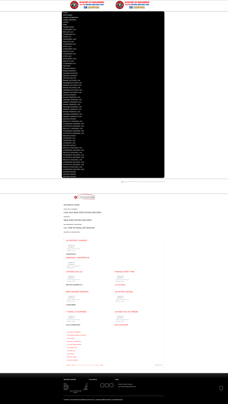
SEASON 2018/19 (69, 95)
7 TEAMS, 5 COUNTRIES (76, 312)
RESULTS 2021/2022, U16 (72, 160)
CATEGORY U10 (69, 59)
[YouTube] (107, 385)
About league (67, 15)
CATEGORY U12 (69, 138)
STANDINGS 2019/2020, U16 (73, 131)
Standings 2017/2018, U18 (72, 90)
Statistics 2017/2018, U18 (72, 92)
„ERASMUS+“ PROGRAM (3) (77, 258)
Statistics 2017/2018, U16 (72, 85)
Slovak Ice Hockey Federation (125, 384)
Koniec (101, 365)
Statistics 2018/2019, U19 (72, 116)
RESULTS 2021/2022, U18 (72, 167)
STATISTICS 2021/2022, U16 (73, 164)
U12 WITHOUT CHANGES (76, 240)
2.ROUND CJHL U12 (74, 272)
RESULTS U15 (68, 42)
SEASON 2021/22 (69, 145)
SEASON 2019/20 (69, 119)
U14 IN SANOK (70, 338)
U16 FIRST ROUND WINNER (74, 344)
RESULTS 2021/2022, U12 (72, 148)
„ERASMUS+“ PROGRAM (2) (74, 341)
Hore (221, 391)
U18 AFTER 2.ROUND (124, 292)
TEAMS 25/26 (68, 27)
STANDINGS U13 (69, 54)
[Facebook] (102, 385)
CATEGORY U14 (69, 140)
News (65, 24)
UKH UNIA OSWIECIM (72, 360)
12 (90, 365)
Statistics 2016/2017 (70, 75)
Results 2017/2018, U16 (71, 80)
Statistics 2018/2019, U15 (72, 109)
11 (87, 365)
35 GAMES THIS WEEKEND (74, 332)
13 (92, 365)
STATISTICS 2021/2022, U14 (73, 157)
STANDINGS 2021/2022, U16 (73, 162)
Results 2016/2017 (69, 71)
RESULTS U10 (68, 61)
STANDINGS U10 (69, 63)
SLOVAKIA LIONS (72, 205)
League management (70, 17)
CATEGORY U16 (69, 143)
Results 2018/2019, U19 (71, 112)
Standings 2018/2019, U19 (72, 114)
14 (94, 365)
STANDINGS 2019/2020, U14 (73, 124)
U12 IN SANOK (70, 354)
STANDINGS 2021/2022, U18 (73, 169)
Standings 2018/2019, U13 (72, 100)
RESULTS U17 (68, 32)
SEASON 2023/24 (69, 174)
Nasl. (97, 365)
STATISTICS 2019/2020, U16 (73, 133)
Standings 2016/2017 (70, 73)
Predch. (73, 365)
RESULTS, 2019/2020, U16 (73, 128)
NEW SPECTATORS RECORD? (78, 220)
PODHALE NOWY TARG (125, 272)
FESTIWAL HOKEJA (72, 357)
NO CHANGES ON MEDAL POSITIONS (76, 335)
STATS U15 (67, 46)
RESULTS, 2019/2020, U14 (73, 121)
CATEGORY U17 (69, 29)
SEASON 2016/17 (69, 68)
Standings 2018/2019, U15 (72, 107)
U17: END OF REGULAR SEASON (79, 228)
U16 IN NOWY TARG (72, 347)
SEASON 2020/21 (69, 136)
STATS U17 (67, 37)
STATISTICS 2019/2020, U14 (73, 126)
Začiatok (68, 365)
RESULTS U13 (68, 51)
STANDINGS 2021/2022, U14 (73, 155)
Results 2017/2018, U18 (71, 88)
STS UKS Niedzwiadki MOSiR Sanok (127, 386)
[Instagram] (111, 385)
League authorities (69, 20)
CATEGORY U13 (69, 49)
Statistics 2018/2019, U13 (72, 102)
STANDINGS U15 (69, 44)
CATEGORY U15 (69, 39)
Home (65, 12)
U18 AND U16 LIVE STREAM (126, 312)
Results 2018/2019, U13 (71, 97)
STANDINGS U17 (69, 34)
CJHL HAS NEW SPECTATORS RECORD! (82, 212)
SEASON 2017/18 (69, 78)
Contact (65, 22)
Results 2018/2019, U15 (71, 104)
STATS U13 (67, 56)
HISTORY (67, 66)
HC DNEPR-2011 (71, 350)
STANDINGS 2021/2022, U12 (73, 150)
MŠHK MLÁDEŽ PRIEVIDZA (77, 292)
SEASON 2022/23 (69, 172)
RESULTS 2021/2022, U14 (72, 152)
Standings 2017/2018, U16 (72, 83)
